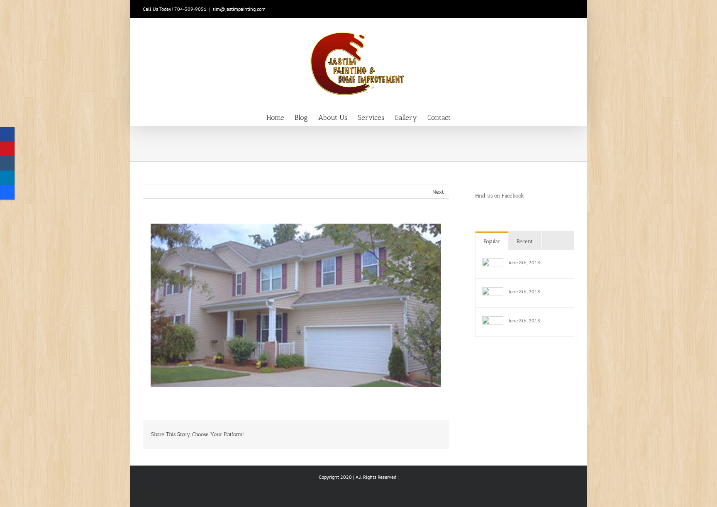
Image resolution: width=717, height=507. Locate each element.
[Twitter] (7, 192)
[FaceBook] (7, 134)
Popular (491, 241)
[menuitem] (280, 117)
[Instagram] (7, 163)
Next (438, 191)
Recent (525, 241)
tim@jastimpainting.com (239, 9)
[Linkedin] (7, 178)
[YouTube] (7, 148)
